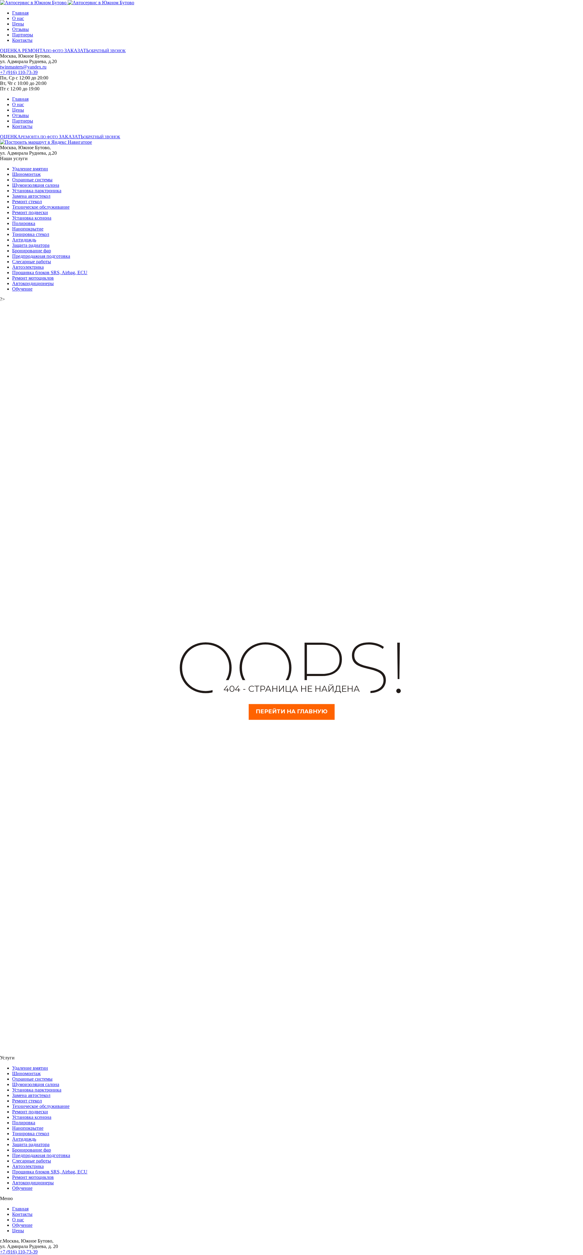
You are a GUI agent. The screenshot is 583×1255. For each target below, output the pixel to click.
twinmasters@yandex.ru (23, 66)
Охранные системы (32, 179)
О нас (18, 18)
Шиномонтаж (26, 174)
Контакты (22, 40)
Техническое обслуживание (41, 207)
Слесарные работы (31, 261)
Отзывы (20, 29)
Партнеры (22, 34)
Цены (18, 23)
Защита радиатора (30, 245)
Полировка (23, 223)
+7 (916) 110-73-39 (19, 72)
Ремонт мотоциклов (33, 278)
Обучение (22, 288)
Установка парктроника (36, 190)
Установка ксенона (31, 217)
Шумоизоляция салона (35, 185)
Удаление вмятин (30, 168)
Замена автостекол (31, 196)
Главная (20, 12)
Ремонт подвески (30, 212)
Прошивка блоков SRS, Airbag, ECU (49, 272)
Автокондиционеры (33, 283)
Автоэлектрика (28, 267)
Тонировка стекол (30, 234)
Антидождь (24, 239)
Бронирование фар (31, 250)
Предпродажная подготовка (41, 256)
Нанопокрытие (27, 228)
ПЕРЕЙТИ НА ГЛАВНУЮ (292, 711)
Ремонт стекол (27, 201)
